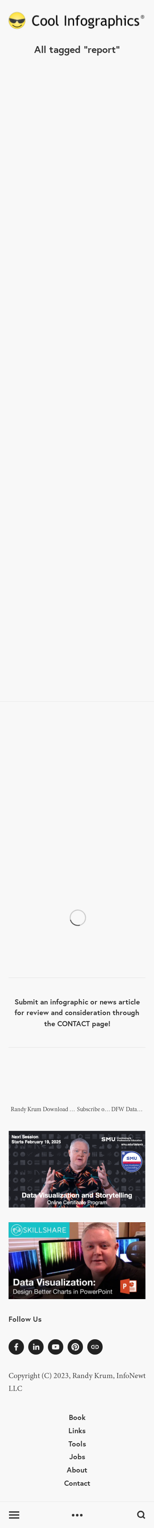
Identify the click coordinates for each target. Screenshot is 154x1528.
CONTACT (73, 1023)
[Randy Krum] (36, 1347)
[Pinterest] (75, 1347)
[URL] (95, 1347)
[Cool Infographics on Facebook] (16, 1347)
